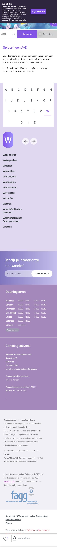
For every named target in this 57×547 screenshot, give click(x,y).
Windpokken (9, 181)
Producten (28, 34)
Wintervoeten (10, 187)
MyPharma (31, 530)
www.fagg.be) (9, 481)
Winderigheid (9, 176)
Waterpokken (10, 160)
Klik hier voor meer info (17, 20)
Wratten (7, 226)
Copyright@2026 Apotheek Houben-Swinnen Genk (27, 516)
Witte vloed (9, 192)
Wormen (7, 203)
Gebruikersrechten (13, 519)
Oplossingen (48, 34)
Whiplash (7, 165)
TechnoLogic (43, 530)
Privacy (9, 523)
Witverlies (8, 198)
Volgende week (13, 330)
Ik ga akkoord (38, 11)
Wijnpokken (9, 171)
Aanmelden (24, 538)
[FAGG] (27, 495)
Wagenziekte (9, 154)
